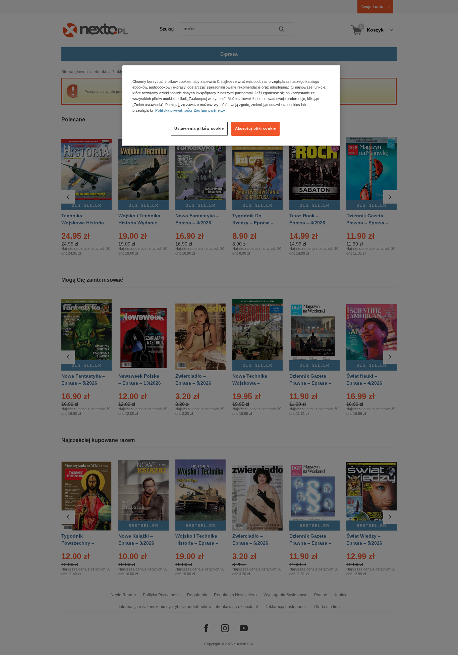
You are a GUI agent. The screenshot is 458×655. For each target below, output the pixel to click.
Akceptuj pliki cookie (255, 128)
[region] (231, 105)
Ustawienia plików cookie (199, 128)
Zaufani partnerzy (209, 110)
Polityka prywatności (173, 110)
